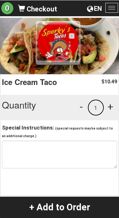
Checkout (41, 9)
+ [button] (110, 107)
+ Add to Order (59, 207)
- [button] (81, 107)
